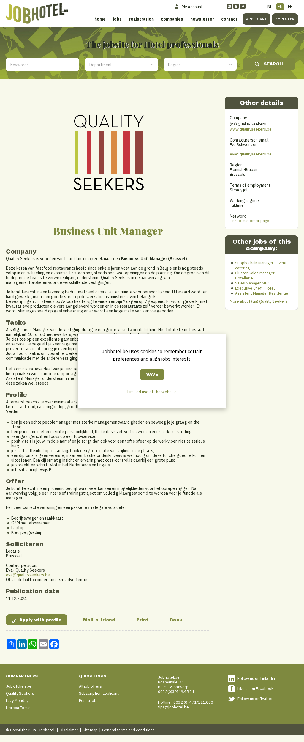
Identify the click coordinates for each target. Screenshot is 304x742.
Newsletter (202, 19)
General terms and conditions (128, 729)
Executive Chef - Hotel (255, 288)
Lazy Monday (17, 700)
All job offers (90, 686)
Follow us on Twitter (255, 698)
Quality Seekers (20, 693)
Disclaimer (69, 729)
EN (280, 6)
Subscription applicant (99, 693)
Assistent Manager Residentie (261, 293)
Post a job (87, 700)
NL (269, 6)
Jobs (117, 19)
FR (290, 6)
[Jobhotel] (37, 13)
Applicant (256, 19)
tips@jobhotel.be (173, 707)
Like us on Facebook (255, 688)
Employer (285, 19)
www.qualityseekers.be (251, 129)
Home (100, 19)
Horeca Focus (18, 707)
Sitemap (90, 729)
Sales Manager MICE (253, 283)
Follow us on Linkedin (256, 678)
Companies (172, 19)
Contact (229, 19)
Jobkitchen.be (18, 686)
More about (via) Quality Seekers (258, 301)
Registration (141, 19)
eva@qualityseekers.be (28, 575)
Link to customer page (249, 220)
